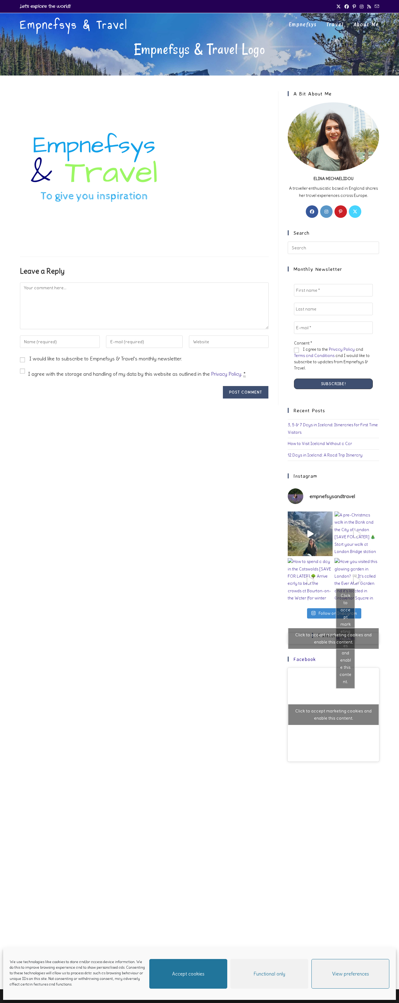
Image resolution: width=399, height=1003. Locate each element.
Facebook (304, 659)
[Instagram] (326, 211)
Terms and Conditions (314, 355)
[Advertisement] (333, 867)
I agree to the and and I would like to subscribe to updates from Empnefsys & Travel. (332, 359)
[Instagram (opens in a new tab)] (361, 6)
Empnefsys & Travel (74, 25)
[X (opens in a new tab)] (338, 6)
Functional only (269, 974)
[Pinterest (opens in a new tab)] (354, 6)
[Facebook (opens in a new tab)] (347, 6)
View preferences (350, 974)
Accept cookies (188, 974)
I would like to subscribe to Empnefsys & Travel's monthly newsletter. (105, 358)
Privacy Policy (226, 374)
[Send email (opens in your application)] (376, 6)
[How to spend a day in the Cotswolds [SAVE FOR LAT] (310, 580)
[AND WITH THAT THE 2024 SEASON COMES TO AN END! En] (310, 533)
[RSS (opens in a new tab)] (369, 6)
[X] (355, 211)
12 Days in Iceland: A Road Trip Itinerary (325, 455)
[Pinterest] (340, 211)
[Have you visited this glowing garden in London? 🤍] (356, 580)
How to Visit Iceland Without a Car (320, 443)
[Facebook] (312, 211)
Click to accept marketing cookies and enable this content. (333, 638)
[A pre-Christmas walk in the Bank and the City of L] (356, 533)
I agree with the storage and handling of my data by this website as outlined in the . (137, 374)
